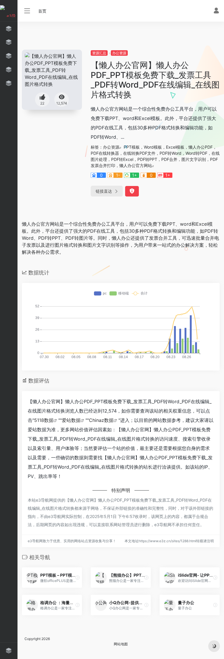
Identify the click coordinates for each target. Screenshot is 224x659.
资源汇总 (99, 53)
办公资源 (119, 53)
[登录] (216, 11)
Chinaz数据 (101, 420)
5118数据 (43, 420)
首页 (42, 10)
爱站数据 (71, 420)
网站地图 (121, 644)
